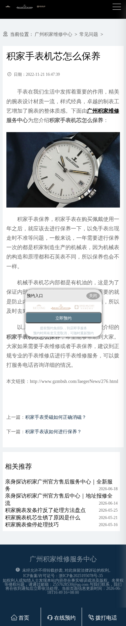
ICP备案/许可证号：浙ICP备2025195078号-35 (63, 575)
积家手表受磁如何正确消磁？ (55, 417)
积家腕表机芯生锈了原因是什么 (42, 517)
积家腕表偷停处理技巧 (32, 524)
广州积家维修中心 (53, 34)
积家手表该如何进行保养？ (53, 431)
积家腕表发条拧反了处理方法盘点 (45, 510)
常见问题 (88, 34)
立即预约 (63, 318)
